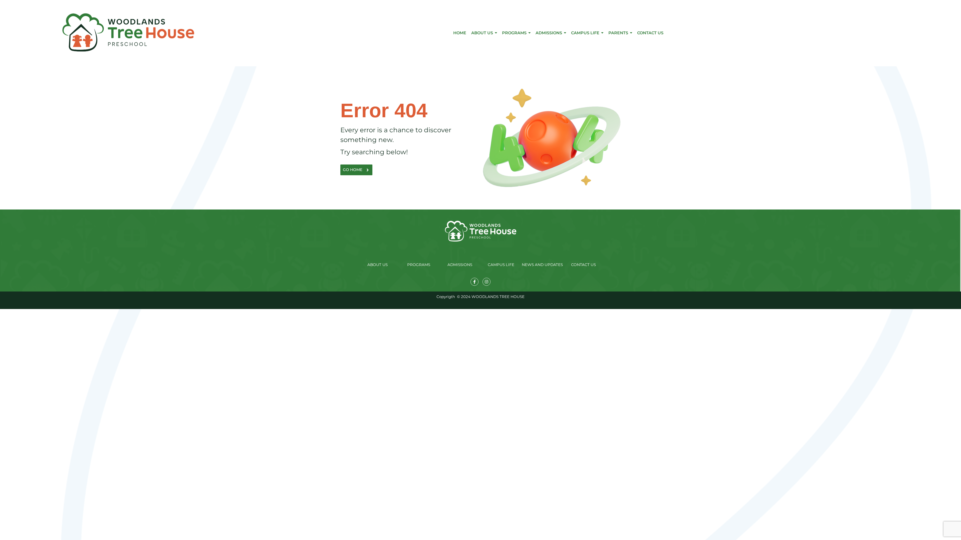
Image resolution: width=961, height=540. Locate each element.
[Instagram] (487, 282)
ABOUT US (377, 264)
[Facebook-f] (474, 282)
